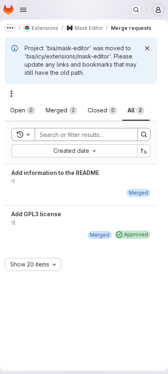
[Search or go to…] (136, 10)
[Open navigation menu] (23, 9)
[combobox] (74, 150)
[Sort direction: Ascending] (143, 150)
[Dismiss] (147, 48)
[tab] (22, 110)
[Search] (143, 134)
